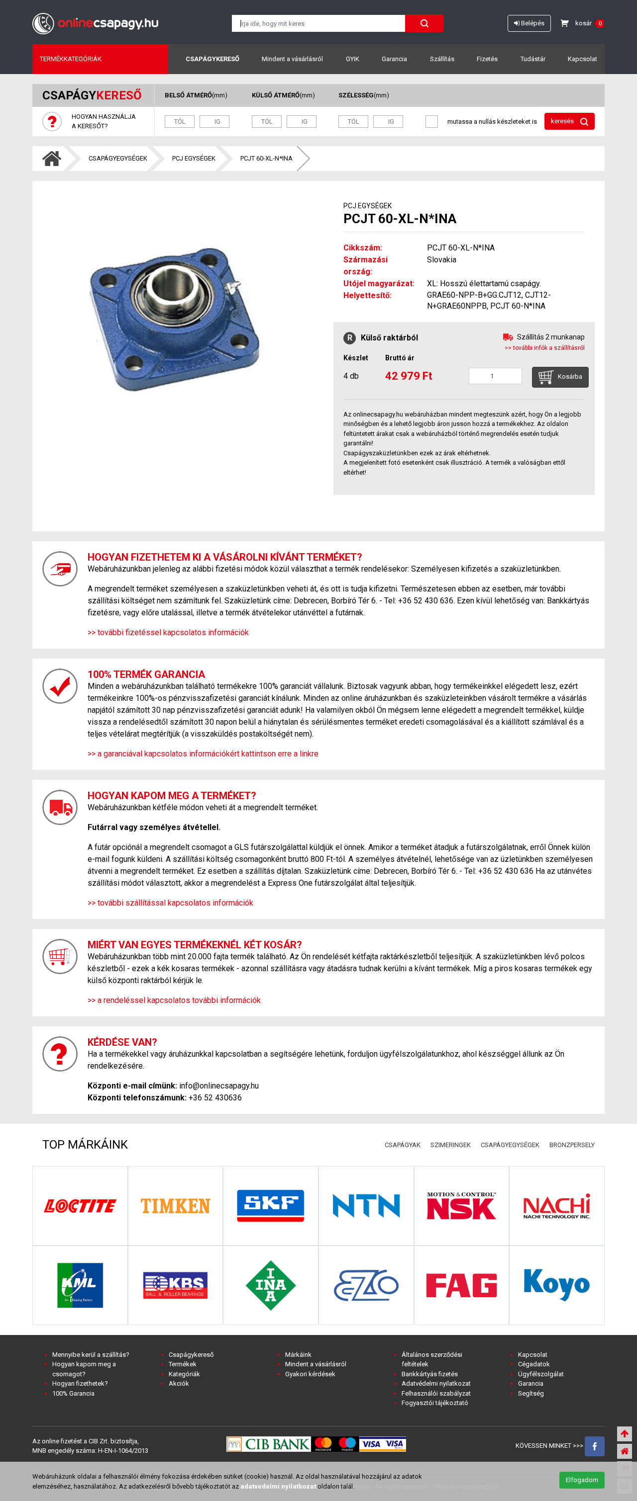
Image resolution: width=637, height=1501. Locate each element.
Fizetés (487, 59)
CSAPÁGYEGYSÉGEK (118, 158)
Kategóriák (184, 1374)
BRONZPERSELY (572, 1145)
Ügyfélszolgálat (541, 1374)
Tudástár (533, 59)
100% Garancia (73, 1393)
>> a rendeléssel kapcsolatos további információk (174, 1000)
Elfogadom (582, 1480)
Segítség (531, 1393)
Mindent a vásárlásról (292, 59)
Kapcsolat (582, 59)
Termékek (183, 1364)
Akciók (179, 1383)
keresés (563, 121)
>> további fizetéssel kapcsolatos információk (168, 632)
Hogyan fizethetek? (80, 1383)
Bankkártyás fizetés (430, 1374)
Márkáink (298, 1354)
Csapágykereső (212, 59)
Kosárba (569, 377)
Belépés (532, 23)
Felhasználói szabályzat (436, 1393)
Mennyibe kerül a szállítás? (90, 1354)
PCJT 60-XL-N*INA (266, 158)
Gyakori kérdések (310, 1374)
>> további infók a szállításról (545, 347)
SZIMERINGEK (450, 1145)
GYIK (352, 59)
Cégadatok (534, 1364)
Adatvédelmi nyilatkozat (436, 1383)
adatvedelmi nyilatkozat (278, 1486)
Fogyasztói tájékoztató (435, 1403)
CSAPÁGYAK (403, 1145)
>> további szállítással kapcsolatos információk (170, 903)
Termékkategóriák (71, 59)
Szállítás (442, 59)
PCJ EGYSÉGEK (193, 158)
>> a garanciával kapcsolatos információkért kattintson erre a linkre (203, 753)
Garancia (394, 59)
